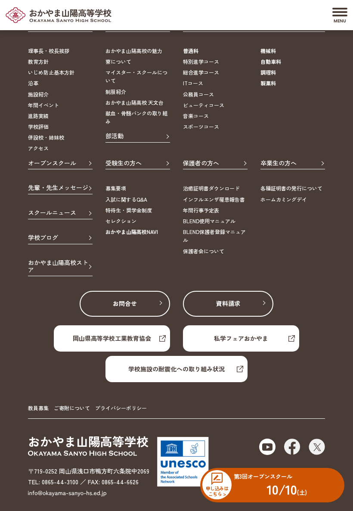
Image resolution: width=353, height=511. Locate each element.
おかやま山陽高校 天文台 (134, 102)
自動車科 (270, 61)
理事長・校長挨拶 (48, 50)
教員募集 (38, 407)
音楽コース (196, 115)
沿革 (33, 83)
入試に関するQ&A (126, 199)
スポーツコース (201, 126)
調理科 (268, 72)
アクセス (38, 148)
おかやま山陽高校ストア (58, 266)
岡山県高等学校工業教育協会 (112, 338)
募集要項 (115, 188)
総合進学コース (201, 72)
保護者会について (203, 251)
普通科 (190, 50)
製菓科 (268, 83)
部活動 (114, 136)
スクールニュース (52, 213)
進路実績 (38, 115)
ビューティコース (203, 105)
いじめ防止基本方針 (51, 72)
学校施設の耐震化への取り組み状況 (176, 369)
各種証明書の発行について (291, 188)
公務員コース (198, 94)
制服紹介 (115, 91)
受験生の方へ (123, 163)
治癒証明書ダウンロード (211, 188)
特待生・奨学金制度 (128, 210)
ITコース (193, 83)
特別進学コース (201, 61)
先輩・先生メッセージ (58, 188)
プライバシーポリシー (121, 407)
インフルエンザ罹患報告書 (214, 199)
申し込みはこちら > (217, 491)
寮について (118, 61)
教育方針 (38, 61)
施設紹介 (38, 94)
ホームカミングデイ (283, 199)
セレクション (120, 220)
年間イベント (43, 105)
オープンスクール (52, 163)
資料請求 (228, 303)
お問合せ (125, 303)
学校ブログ (43, 238)
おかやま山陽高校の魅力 (133, 50)
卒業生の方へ (278, 163)
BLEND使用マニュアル (209, 220)
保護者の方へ (201, 163)
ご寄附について (72, 407)
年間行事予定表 (201, 210)
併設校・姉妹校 (46, 137)
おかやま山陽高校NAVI (131, 231)
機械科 (268, 50)
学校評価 (38, 126)
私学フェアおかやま (241, 338)
